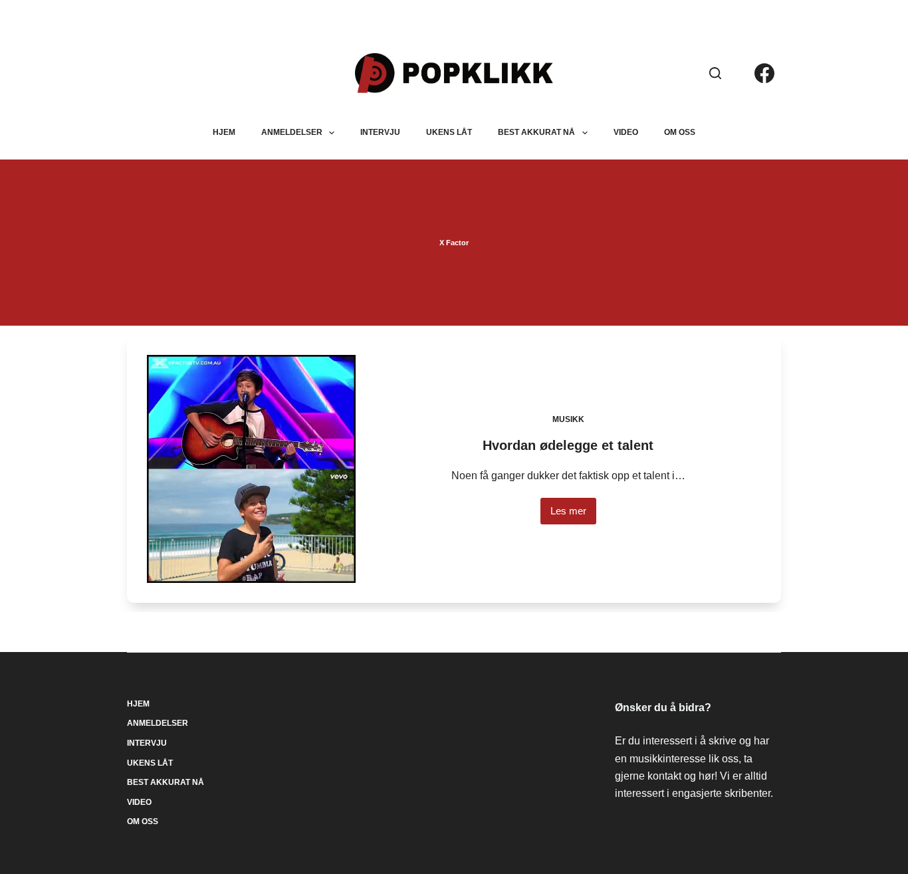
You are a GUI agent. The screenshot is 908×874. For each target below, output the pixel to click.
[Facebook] (764, 73)
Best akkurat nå (536, 132)
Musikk (568, 419)
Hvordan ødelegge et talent (568, 445)
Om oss (679, 132)
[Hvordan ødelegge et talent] (251, 469)
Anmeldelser (291, 132)
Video (626, 132)
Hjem (224, 132)
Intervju (380, 132)
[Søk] (715, 73)
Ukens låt (449, 132)
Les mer (573, 514)
